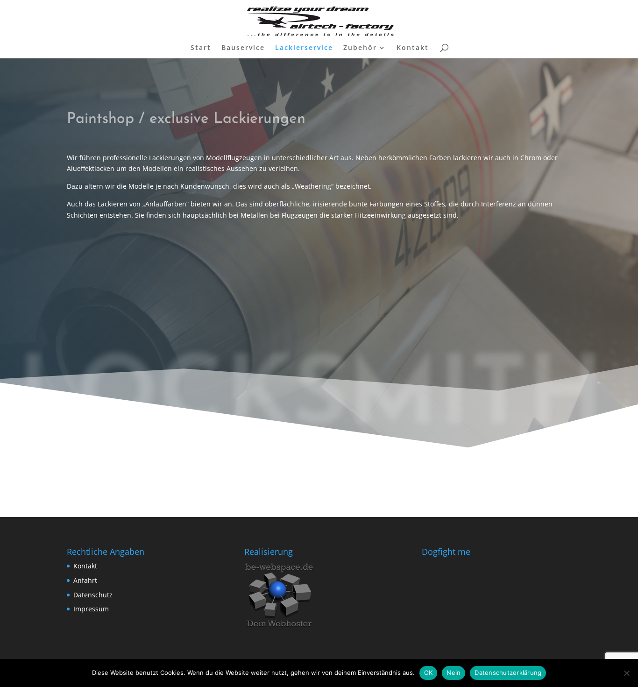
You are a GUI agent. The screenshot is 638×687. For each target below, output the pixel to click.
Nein (454, 672)
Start (201, 48)
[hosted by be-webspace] (279, 627)
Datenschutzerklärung (508, 672)
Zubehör (360, 48)
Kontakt (413, 48)
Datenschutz (93, 594)
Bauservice (243, 48)
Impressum (91, 608)
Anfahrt (85, 580)
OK (428, 672)
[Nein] (626, 673)
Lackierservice (304, 48)
